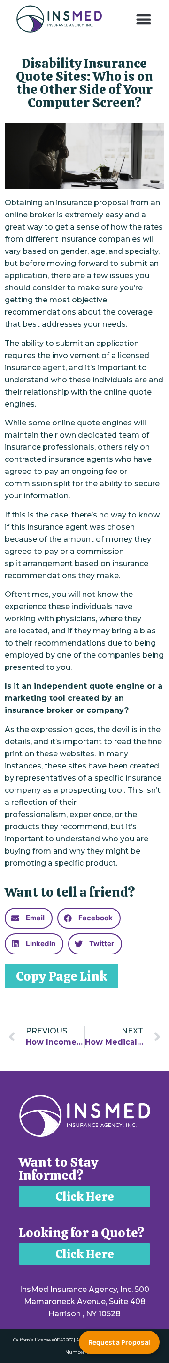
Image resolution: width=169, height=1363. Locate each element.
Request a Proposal (119, 1342)
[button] (144, 19)
